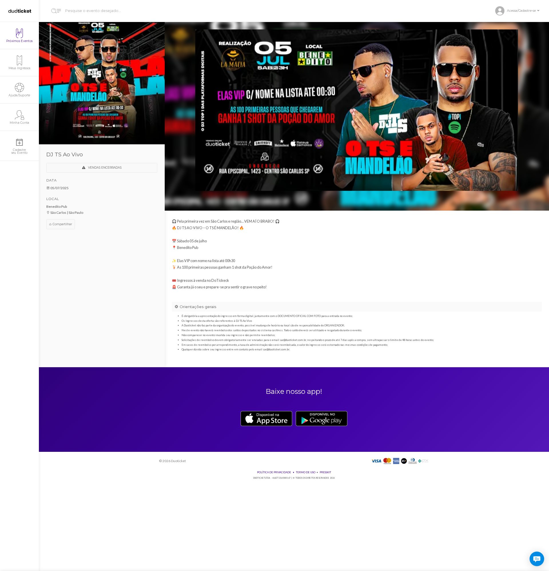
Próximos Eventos (19, 41)
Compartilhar (62, 224)
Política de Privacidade (274, 472)
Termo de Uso (305, 472)
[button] (519, 11)
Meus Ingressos (20, 68)
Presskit (325, 472)
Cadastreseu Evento (19, 151)
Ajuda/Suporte (19, 95)
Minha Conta (19, 123)
